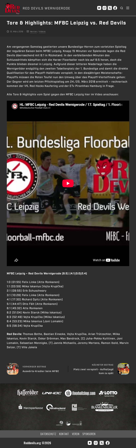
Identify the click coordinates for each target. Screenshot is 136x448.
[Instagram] (104, 8)
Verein (75, 434)
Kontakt (64, 434)
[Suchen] (121, 8)
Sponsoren (89, 434)
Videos (42, 31)
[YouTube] (99, 8)
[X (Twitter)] (110, 8)
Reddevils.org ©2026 (37, 442)
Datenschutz (48, 434)
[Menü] (127, 7)
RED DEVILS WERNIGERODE (46, 8)
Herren (33, 31)
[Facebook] (115, 8)
